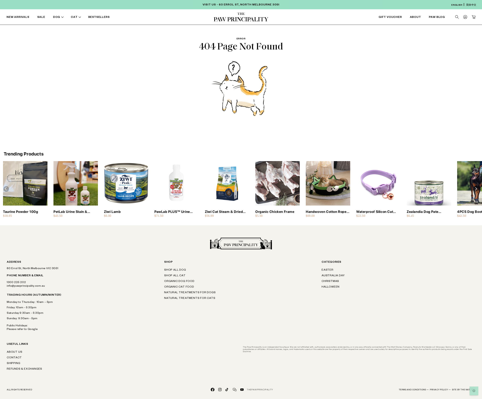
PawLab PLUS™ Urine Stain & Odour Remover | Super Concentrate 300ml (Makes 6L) (175, 212)
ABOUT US (14, 352)
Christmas (330, 281)
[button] (59, 18)
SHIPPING (13, 363)
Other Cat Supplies (354, 17)
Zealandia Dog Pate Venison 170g (423, 212)
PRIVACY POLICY (440, 390)
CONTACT (14, 357)
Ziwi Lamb (112, 212)
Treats (144, 17)
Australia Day (333, 275)
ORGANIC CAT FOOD (179, 287)
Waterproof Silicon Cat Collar (374, 212)
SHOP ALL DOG (175, 270)
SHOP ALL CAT (175, 275)
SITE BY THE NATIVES (463, 390)
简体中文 (471, 5)
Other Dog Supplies (354, 17)
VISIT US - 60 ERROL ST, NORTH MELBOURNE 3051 (241, 5)
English (456, 5)
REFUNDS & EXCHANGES (24, 369)
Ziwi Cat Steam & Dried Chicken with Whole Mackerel (224, 212)
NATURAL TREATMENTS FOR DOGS (190, 292)
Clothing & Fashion (287, 17)
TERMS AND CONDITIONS (414, 390)
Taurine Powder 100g (20, 212)
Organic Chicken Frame (274, 212)
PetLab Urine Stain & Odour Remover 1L (70, 212)
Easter (327, 270)
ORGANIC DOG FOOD (179, 281)
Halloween (330, 287)
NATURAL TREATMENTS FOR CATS (189, 298)
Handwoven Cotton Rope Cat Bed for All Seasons (326, 212)
